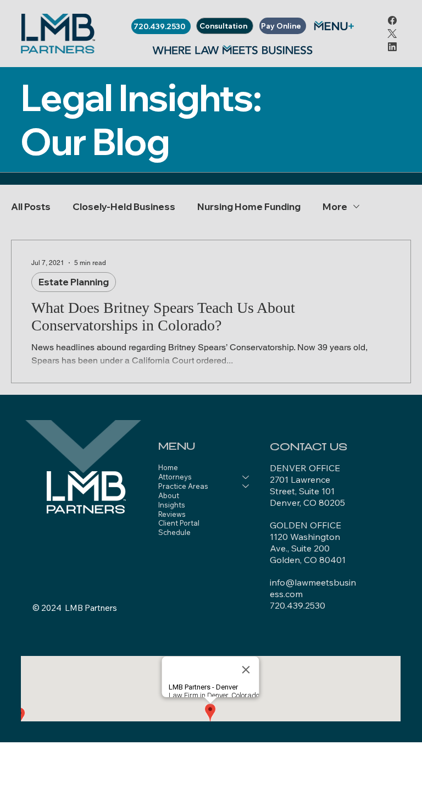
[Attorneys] (246, 477)
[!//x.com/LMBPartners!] (392, 33)
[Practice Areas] (246, 486)
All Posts (31, 206)
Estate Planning (73, 282)
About (168, 495)
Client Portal (178, 522)
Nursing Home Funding (249, 206)
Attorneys (175, 476)
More (335, 206)
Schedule (174, 532)
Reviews (172, 514)
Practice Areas (183, 486)
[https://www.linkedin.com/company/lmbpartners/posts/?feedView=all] (392, 46)
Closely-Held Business (124, 206)
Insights (171, 504)
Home (168, 467)
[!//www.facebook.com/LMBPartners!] (392, 20)
